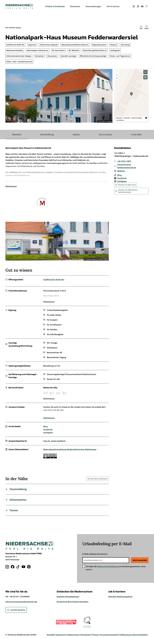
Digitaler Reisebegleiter (68, 596)
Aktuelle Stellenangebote (120, 596)
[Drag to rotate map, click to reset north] (117, 78)
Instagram (48, 432)
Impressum (61, 634)
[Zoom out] (117, 75)
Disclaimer (86, 634)
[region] (131, 96)
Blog (45, 426)
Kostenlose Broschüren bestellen (72, 601)
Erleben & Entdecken (55, 6)
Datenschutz (73, 634)
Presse (95, 634)
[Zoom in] (117, 71)
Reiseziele (75, 6)
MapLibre (119, 118)
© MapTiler (126, 118)
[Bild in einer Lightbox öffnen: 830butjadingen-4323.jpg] (58, 96)
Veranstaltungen (93, 6)
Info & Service (113, 6)
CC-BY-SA (109, 121)
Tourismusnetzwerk (109, 634)
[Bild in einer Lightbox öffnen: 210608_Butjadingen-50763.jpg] (57, 241)
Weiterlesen (11, 186)
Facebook (48, 429)
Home (18, 27)
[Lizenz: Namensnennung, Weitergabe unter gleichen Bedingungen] (50, 457)
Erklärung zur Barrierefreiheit (134, 634)
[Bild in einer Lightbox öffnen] (29, 545)
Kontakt (50, 634)
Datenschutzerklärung (107, 566)
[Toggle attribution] (146, 118)
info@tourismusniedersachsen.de (21, 601)
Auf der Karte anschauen (98, 478)
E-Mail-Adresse (94, 553)
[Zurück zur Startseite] (19, 6)
